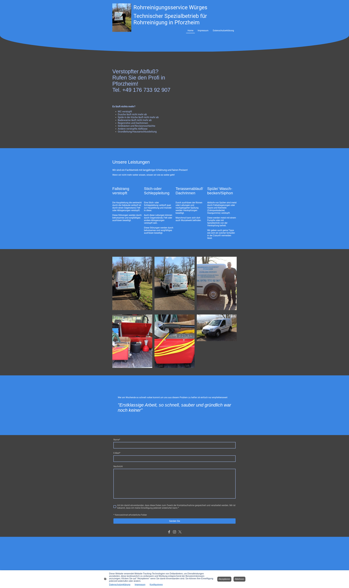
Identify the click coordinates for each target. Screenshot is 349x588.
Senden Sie (174, 521)
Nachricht (118, 466)
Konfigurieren (156, 584)
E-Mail (116, 453)
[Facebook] (169, 532)
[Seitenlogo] (121, 17)
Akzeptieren (224, 579)
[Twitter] (180, 532)
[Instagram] (174, 532)
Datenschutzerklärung (119, 584)
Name (116, 439)
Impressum (140, 584)
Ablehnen (239, 579)
